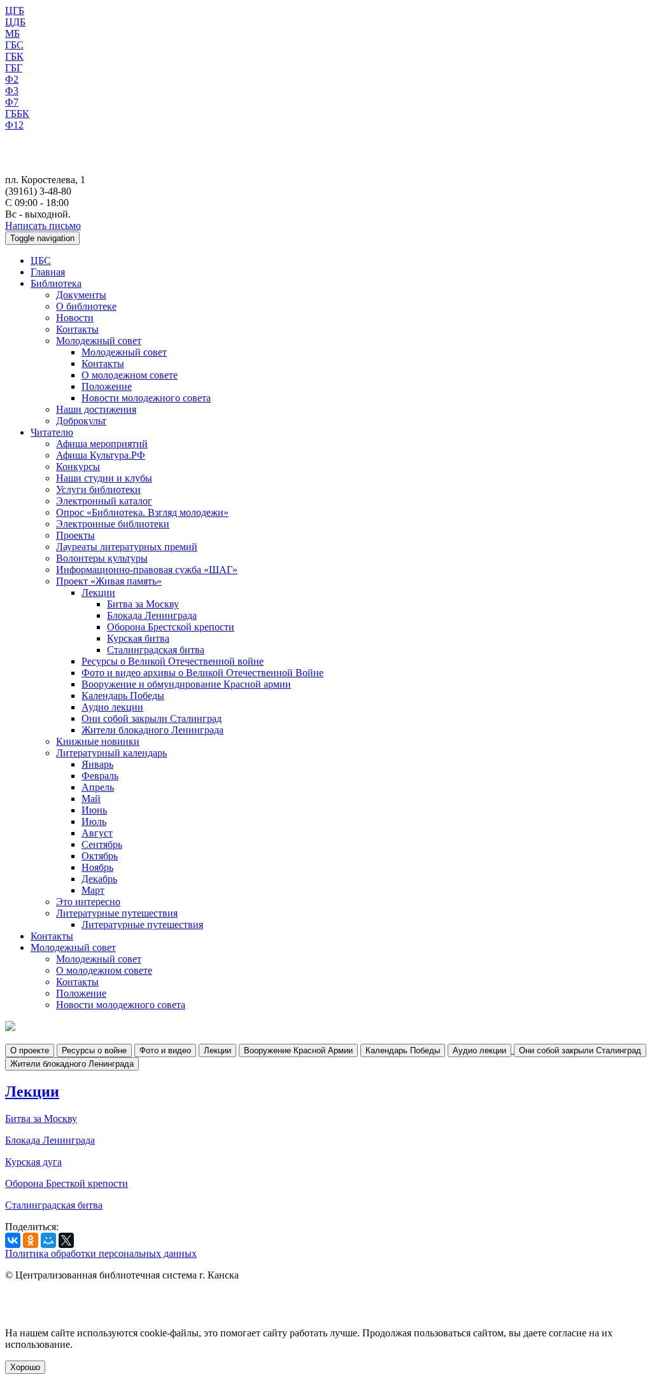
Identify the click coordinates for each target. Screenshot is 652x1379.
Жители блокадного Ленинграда (152, 729)
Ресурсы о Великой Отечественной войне (173, 661)
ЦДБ (15, 22)
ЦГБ (14, 10)
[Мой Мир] (48, 1240)
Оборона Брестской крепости (170, 626)
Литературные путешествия (117, 913)
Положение (107, 386)
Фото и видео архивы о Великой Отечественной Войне (202, 672)
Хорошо (25, 1367)
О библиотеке (86, 306)
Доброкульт (81, 420)
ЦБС (41, 260)
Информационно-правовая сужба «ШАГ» (146, 569)
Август (97, 833)
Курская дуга (33, 1161)
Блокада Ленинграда (152, 615)
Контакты (77, 329)
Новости (75, 317)
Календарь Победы (123, 695)
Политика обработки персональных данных (101, 1253)
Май (91, 798)
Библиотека (56, 283)
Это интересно (88, 901)
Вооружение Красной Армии (298, 1050)
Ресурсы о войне (94, 1050)
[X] (66, 1240)
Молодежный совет (98, 340)
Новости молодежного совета (146, 397)
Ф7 (11, 102)
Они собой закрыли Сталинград (152, 718)
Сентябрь (102, 844)
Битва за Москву (143, 604)
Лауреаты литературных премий (126, 546)
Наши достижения (96, 409)
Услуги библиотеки (98, 489)
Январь (97, 764)
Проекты (75, 535)
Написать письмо (43, 225)
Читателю (52, 432)
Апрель (98, 787)
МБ (12, 33)
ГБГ (13, 67)
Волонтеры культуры (102, 558)
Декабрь (99, 878)
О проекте (29, 1050)
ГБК (14, 56)
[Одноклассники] (30, 1240)
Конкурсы (78, 466)
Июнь (94, 810)
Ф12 (14, 125)
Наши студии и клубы (104, 478)
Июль (94, 821)
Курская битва (138, 638)
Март (93, 890)
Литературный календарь (111, 752)
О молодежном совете (130, 375)
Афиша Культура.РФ (100, 455)
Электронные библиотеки (112, 523)
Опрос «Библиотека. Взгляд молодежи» (142, 512)
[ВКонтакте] (12, 1240)
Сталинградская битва (155, 649)
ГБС (14, 44)
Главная (48, 272)
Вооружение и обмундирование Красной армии (186, 684)
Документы (81, 294)
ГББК (17, 113)
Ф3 (11, 90)
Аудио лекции (112, 707)
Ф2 (11, 79)
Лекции (98, 592)
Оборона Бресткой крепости (66, 1183)
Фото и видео (165, 1050)
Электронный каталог (104, 500)
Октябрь (100, 855)
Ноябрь (97, 867)
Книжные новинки (97, 741)
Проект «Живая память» (109, 581)
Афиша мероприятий (102, 443)
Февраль (100, 775)
